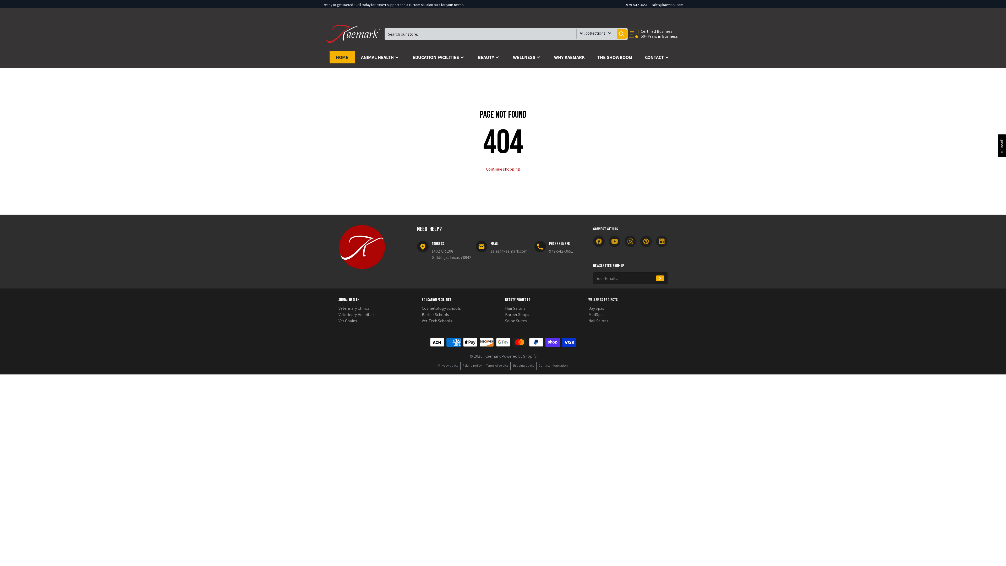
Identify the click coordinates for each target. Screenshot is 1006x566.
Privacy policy (448, 365)
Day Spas (596, 308)
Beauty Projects (517, 299)
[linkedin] (662, 241)
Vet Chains (347, 321)
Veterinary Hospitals (356, 314)
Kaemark (492, 356)
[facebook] (599, 241)
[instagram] (630, 241)
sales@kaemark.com (667, 4)
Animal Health (348, 299)
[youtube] (614, 241)
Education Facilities (437, 299)
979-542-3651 (636, 4)
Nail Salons (598, 321)
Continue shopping (503, 169)
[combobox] (506, 34)
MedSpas (596, 314)
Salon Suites (516, 321)
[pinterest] (646, 241)
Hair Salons (515, 308)
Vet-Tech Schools (437, 321)
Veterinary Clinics (353, 308)
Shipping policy (523, 365)
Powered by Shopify (519, 356)
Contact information (553, 365)
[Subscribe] (660, 278)
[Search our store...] (622, 34)
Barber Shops (517, 314)
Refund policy (472, 365)
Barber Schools (435, 314)
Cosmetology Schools (441, 308)
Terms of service (497, 365)
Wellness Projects (603, 299)
